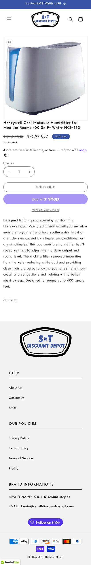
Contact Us (16, 397)
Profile (13, 468)
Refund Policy (18, 448)
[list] (45, 78)
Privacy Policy (19, 438)
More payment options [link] (45, 210)
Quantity (8, 163)
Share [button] (12, 300)
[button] (9, 19)
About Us (15, 387)
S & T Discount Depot (50, 557)
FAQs (12, 407)
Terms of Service (21, 458)
